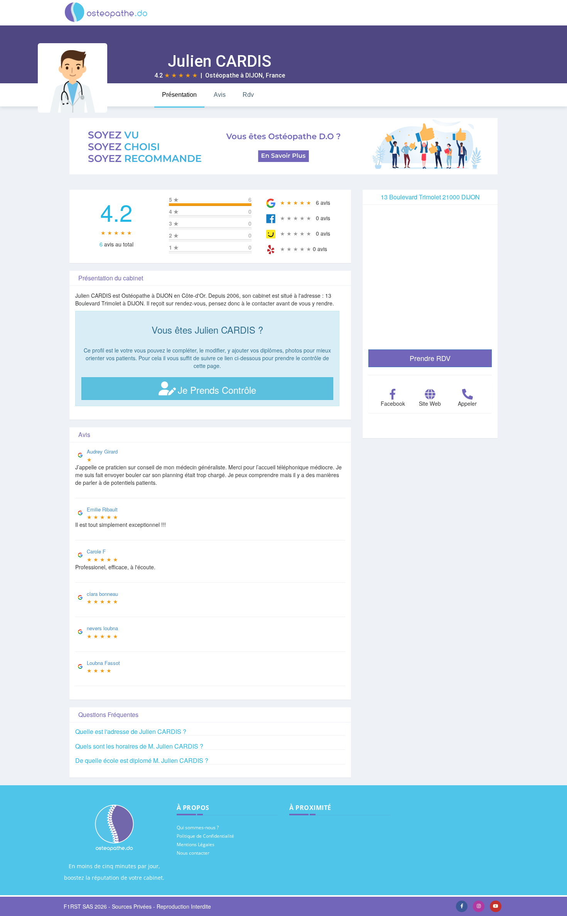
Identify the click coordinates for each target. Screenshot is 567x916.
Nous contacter (193, 853)
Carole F (96, 551)
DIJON (254, 75)
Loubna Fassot (103, 662)
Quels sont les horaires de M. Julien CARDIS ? (139, 746)
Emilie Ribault (102, 509)
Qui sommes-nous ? (198, 827)
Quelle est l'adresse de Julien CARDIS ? (130, 731)
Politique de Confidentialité (205, 836)
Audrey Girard (102, 451)
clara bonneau (102, 593)
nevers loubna (102, 628)
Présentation (179, 94)
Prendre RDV (430, 358)
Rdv (248, 94)
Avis (220, 94)
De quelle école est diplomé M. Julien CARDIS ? (141, 760)
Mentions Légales (195, 844)
